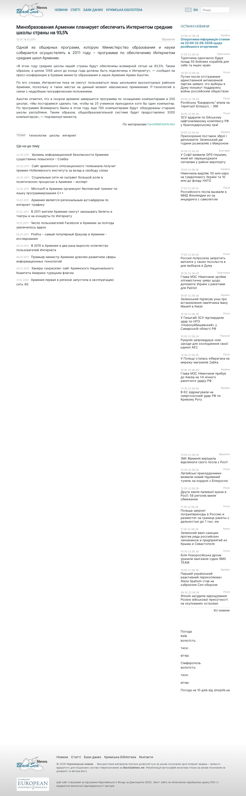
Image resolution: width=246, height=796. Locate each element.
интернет (69, 135)
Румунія (225, 335)
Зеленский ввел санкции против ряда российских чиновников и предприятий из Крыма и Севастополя (204, 538)
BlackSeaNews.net (134, 767)
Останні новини (195, 26)
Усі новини (222, 610)
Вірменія (168, 39)
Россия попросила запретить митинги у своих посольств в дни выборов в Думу (203, 261)
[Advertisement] (150, 205)
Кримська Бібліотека (124, 10)
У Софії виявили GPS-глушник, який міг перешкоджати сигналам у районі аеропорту (204, 158)
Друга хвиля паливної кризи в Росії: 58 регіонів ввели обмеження (203, 495)
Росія (226, 72)
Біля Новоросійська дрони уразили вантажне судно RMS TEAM (203, 558)
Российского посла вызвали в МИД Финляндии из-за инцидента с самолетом (204, 195)
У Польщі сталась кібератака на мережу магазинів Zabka (205, 360)
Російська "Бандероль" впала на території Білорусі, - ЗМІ (205, 104)
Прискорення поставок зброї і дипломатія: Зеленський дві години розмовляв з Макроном (204, 139)
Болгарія (224, 150)
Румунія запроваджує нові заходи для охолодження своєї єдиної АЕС (204, 343)
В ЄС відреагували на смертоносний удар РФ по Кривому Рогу (201, 395)
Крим (226, 528)
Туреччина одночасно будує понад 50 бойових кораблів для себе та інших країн (205, 61)
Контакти (146, 757)
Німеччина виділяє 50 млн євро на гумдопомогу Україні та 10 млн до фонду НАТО (205, 176)
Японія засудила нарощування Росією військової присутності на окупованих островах (204, 599)
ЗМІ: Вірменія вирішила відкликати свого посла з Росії (204, 460)
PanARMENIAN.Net (161, 124)
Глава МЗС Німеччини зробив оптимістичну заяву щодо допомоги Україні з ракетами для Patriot (203, 282)
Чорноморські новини (80, 764)
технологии (38, 135)
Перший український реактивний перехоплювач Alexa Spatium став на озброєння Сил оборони (201, 579)
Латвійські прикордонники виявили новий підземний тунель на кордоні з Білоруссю (204, 476)
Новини (61, 10)
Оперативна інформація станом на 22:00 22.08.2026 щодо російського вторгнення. (205, 42)
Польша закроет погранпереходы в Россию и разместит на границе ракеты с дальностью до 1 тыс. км (205, 516)
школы (54, 135)
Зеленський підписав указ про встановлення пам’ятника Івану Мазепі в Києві (204, 302)
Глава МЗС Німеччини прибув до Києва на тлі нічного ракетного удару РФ (203, 377)
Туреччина (223, 53)
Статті (75, 10)
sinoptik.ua (222, 690)
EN (196, 10)
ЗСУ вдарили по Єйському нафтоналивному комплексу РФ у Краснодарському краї (205, 121)
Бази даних (93, 10)
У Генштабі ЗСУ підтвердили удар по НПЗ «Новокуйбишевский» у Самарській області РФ (202, 323)
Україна (225, 35)
